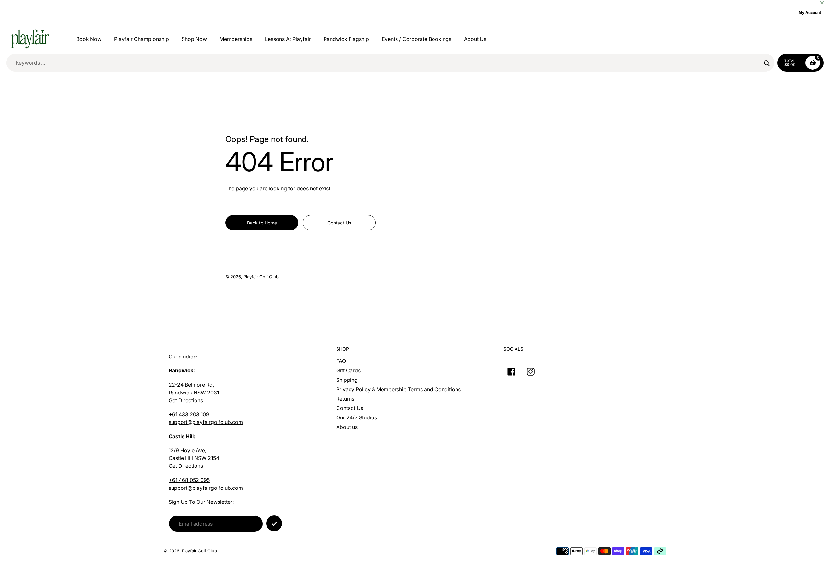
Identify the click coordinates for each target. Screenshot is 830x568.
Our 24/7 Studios (356, 417)
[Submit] (274, 523)
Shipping (347, 380)
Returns (345, 398)
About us (347, 427)
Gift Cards (348, 370)
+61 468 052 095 (189, 480)
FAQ (341, 361)
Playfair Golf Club (261, 276)
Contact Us (349, 408)
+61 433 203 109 (189, 414)
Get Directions (186, 400)
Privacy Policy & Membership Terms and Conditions (398, 389)
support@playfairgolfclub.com (206, 422)
